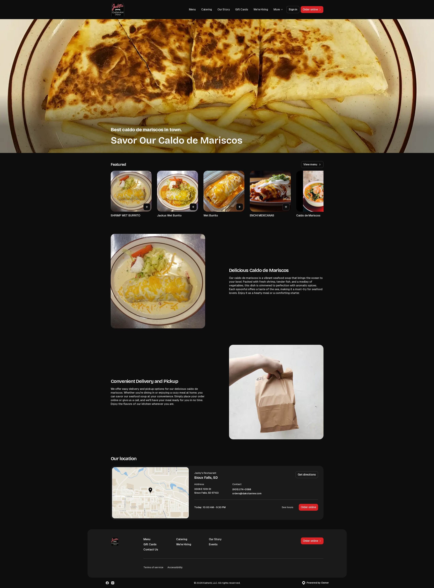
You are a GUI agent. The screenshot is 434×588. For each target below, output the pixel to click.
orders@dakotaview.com (247, 493)
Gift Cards (241, 9)
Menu (192, 9)
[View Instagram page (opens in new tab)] (113, 583)
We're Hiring (260, 9)
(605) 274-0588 (241, 489)
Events (213, 544)
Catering (206, 9)
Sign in (293, 9)
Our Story (223, 9)
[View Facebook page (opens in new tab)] (107, 583)
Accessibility (175, 567)
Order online (308, 507)
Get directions (307, 474)
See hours (287, 507)
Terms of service (153, 567)
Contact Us (150, 549)
